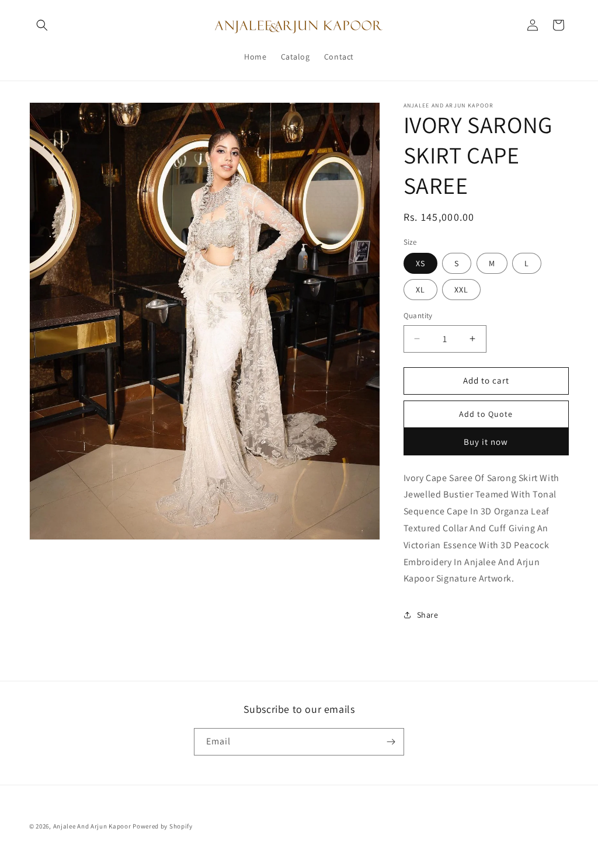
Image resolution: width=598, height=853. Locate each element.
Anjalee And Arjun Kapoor (92, 826)
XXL (461, 289)
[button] (42, 25)
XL (420, 289)
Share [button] (428, 615)
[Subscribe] (391, 741)
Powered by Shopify (163, 826)
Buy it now (486, 441)
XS (420, 263)
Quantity (418, 316)
